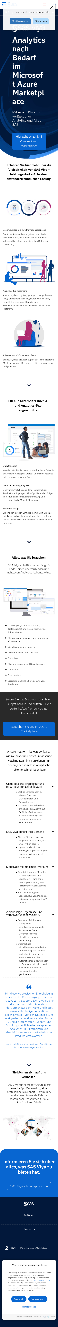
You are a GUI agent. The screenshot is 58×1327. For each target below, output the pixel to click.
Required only (38, 1299)
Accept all (19, 1299)
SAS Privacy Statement (41, 1280)
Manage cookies (29, 1307)
